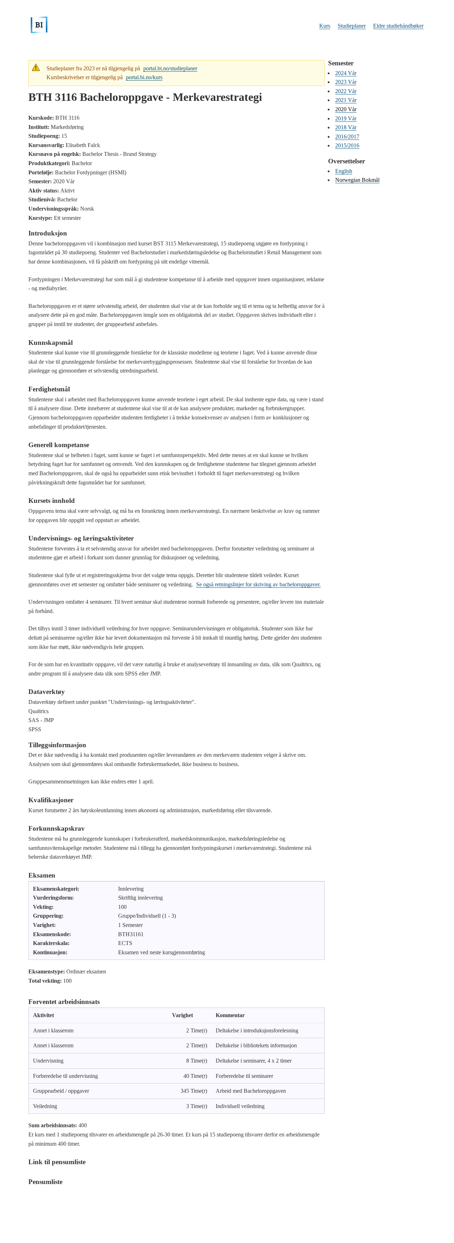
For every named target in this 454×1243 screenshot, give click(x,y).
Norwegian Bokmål (357, 180)
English (343, 171)
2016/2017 (347, 137)
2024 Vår (345, 73)
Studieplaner (352, 26)
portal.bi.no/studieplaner (170, 68)
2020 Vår (345, 109)
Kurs (324, 26)
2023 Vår (345, 82)
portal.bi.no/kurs (144, 77)
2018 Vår (345, 127)
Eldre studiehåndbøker (398, 26)
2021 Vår (345, 100)
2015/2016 (347, 145)
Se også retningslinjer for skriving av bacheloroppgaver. (258, 584)
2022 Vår (345, 91)
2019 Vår (345, 118)
